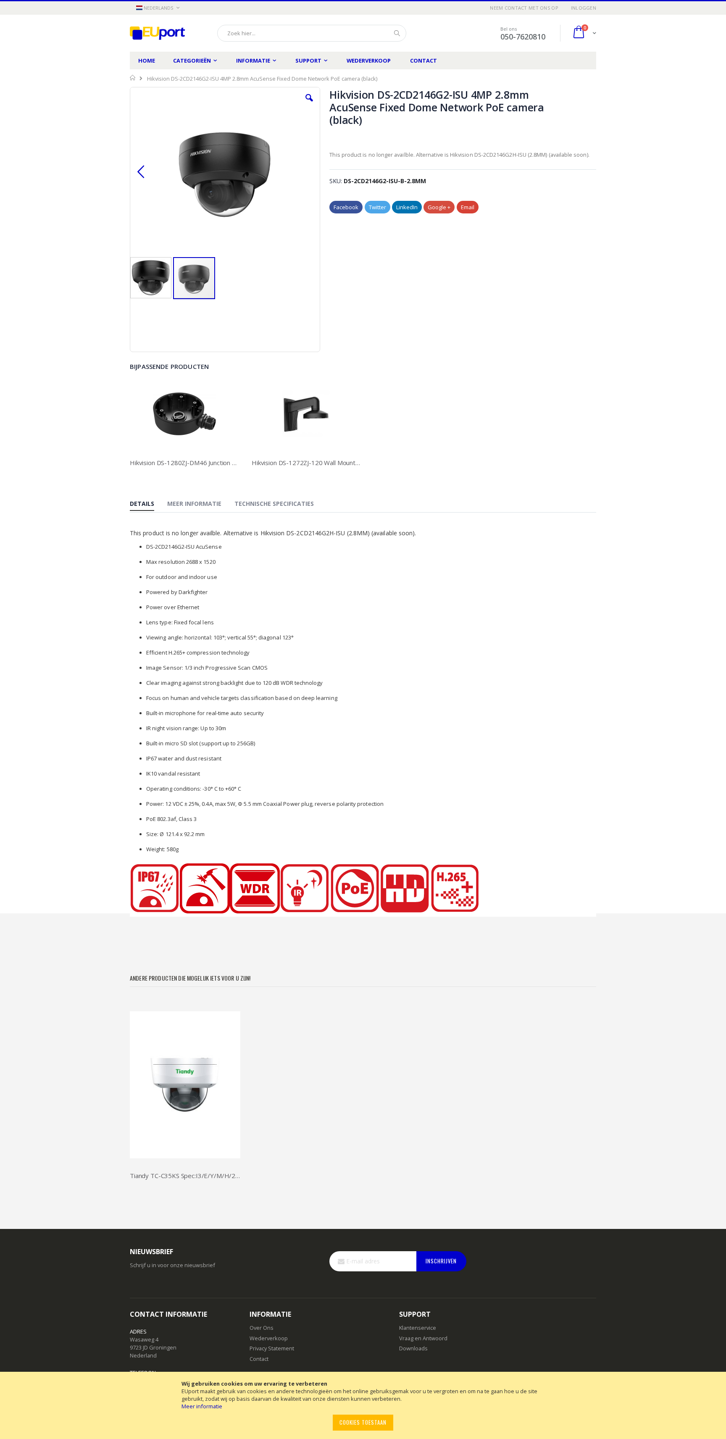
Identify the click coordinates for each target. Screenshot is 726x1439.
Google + (439, 207)
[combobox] (311, 33)
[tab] (148, 504)
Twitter (377, 207)
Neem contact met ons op (524, 8)
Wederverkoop (369, 60)
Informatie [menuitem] (253, 60)
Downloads (413, 1348)
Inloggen (583, 8)
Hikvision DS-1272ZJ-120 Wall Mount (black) (306, 462)
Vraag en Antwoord (423, 1338)
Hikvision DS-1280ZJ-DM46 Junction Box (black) (184, 462)
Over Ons (262, 1327)
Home (146, 60)
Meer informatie (202, 1406)
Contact (423, 60)
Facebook (346, 207)
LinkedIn (407, 207)
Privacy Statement (272, 1348)
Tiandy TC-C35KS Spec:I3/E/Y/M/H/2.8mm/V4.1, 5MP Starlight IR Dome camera (185, 1175)
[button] (157, 8)
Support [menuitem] (308, 60)
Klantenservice (417, 1327)
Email (467, 207)
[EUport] (161, 33)
